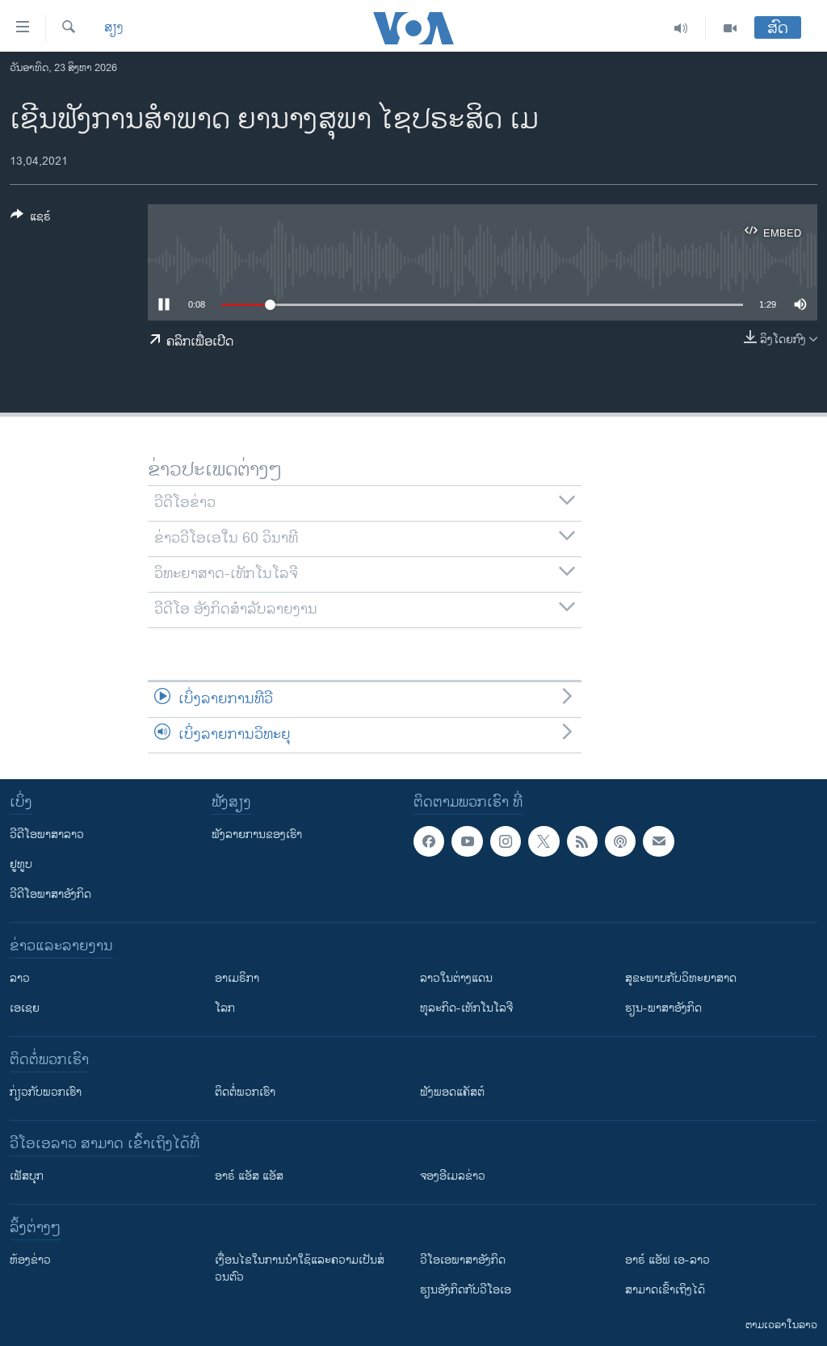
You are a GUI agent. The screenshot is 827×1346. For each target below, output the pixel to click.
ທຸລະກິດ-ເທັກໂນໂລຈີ (466, 1008)
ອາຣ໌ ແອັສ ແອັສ (249, 1176)
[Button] (30, 219)
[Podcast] (620, 841)
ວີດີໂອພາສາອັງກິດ (50, 894)
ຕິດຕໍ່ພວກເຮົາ (245, 1092)
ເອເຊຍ (25, 1008)
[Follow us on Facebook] (429, 841)
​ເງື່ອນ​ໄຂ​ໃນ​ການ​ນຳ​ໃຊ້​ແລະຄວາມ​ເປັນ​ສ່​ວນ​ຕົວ (299, 1268)
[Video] (730, 28)
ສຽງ (114, 28)
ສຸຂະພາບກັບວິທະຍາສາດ (681, 978)
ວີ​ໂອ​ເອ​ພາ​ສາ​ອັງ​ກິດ (463, 1260)
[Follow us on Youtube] (466, 841)
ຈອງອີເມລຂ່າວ (452, 1176)
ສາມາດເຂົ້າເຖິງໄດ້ (665, 1289)
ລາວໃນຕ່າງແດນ (456, 978)
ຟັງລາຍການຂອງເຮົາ (257, 834)
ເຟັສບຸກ (27, 1176)
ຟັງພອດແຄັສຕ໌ (452, 1092)
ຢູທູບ (21, 864)
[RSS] (582, 841)
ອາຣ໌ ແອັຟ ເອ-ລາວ (667, 1260)
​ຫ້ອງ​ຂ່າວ (30, 1260)
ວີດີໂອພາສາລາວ (47, 834)
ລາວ (20, 978)
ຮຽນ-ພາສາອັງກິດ (663, 1008)
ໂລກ (225, 1008)
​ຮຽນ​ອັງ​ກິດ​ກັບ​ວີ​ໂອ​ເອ (465, 1289)
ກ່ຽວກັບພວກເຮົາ (46, 1092)
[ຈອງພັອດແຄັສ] (658, 841)
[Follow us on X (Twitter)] (543, 841)
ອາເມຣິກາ (237, 978)
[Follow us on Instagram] (505, 841)
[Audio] (681, 28)
